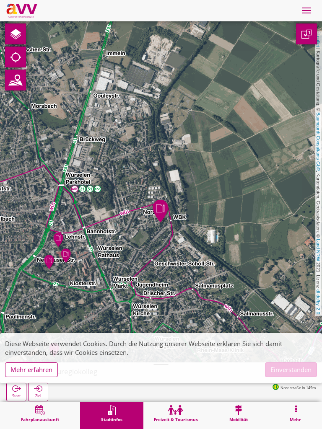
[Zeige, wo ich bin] (15, 57)
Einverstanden (291, 369)
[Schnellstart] (15, 33)
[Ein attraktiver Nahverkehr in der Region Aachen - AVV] (22, 10)
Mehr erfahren (31, 369)
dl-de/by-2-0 (318, 301)
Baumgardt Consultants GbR (318, 141)
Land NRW (318, 250)
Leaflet (318, 40)
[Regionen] (15, 80)
